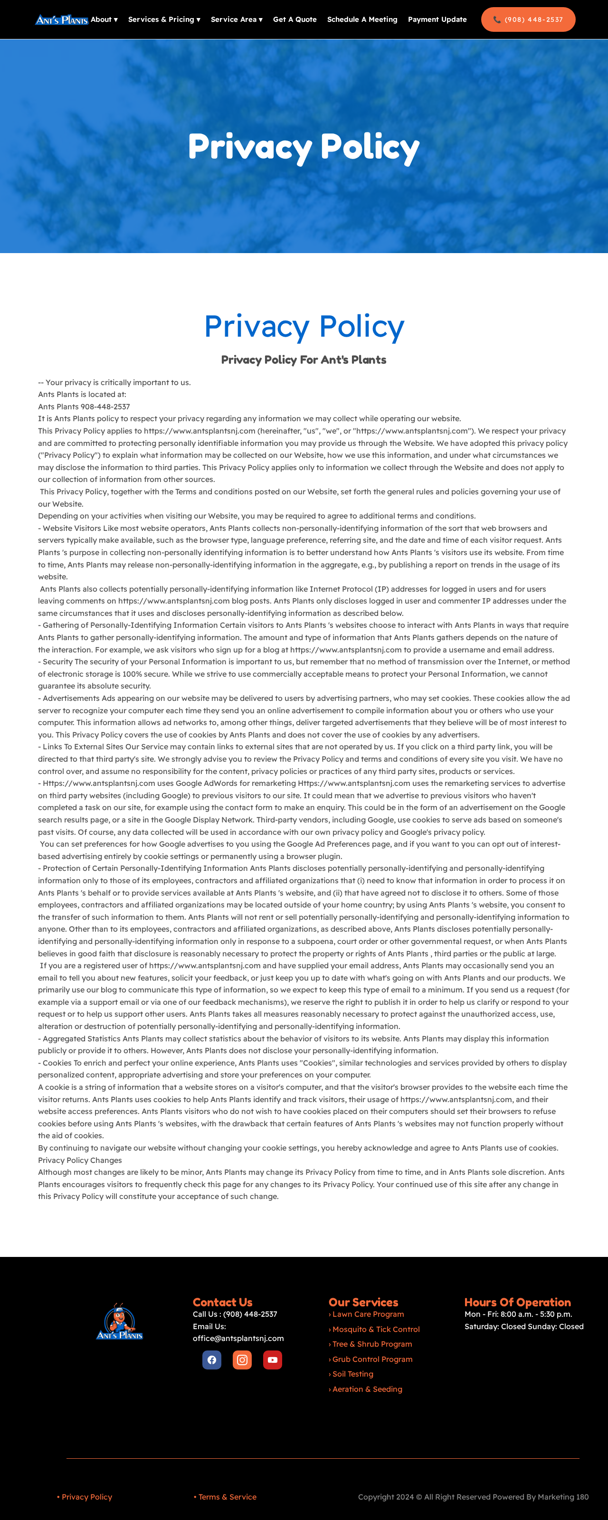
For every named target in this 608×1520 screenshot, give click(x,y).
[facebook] (211, 1359)
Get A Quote (295, 19)
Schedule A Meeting (362, 19)
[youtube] (272, 1359)
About (104, 19)
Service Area (237, 19)
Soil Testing (352, 1373)
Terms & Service (227, 1496)
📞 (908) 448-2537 (528, 19)
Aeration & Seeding (367, 1389)
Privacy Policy (87, 1496)
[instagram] (242, 1359)
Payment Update (437, 19)
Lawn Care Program (368, 1314)
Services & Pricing (164, 19)
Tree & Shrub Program (372, 1344)
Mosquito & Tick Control (376, 1329)
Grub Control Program (372, 1359)
